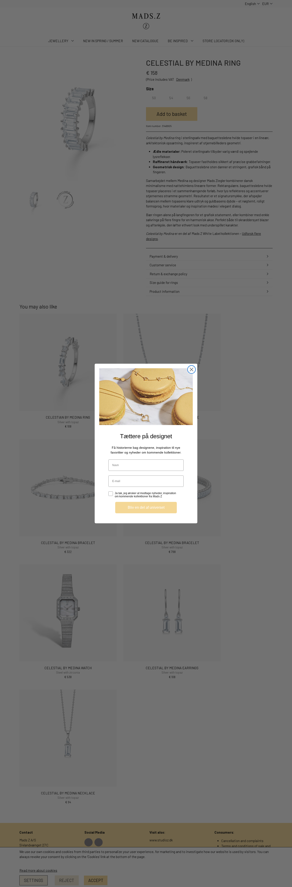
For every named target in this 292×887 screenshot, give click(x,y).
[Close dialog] (192, 369)
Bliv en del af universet (146, 507)
